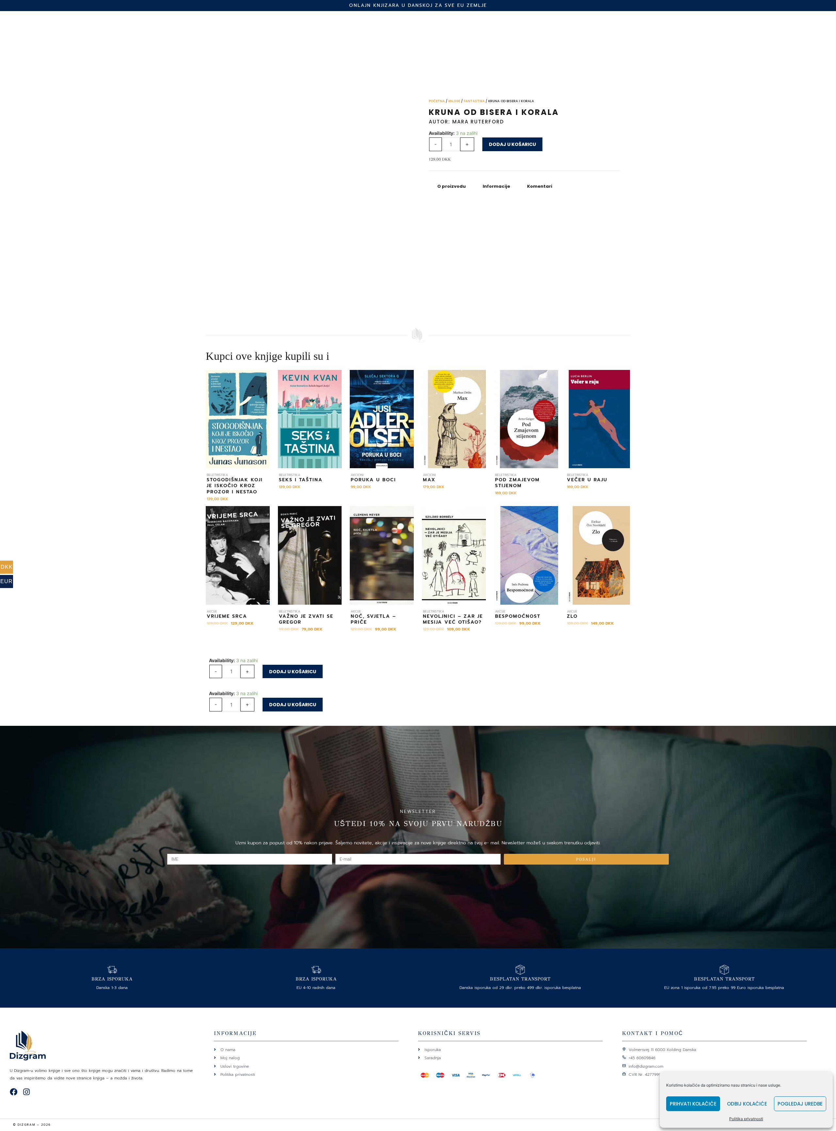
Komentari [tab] (539, 186)
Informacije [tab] (496, 186)
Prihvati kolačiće (693, 1103)
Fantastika (474, 101)
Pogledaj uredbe (800, 1103)
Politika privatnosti (746, 1118)
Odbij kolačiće (747, 1103)
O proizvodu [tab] (451, 186)
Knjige (454, 101)
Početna (437, 101)
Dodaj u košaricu (512, 144)
